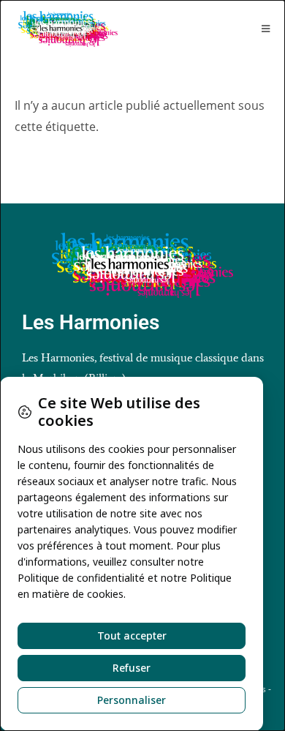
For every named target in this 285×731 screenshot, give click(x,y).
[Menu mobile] (266, 28)
